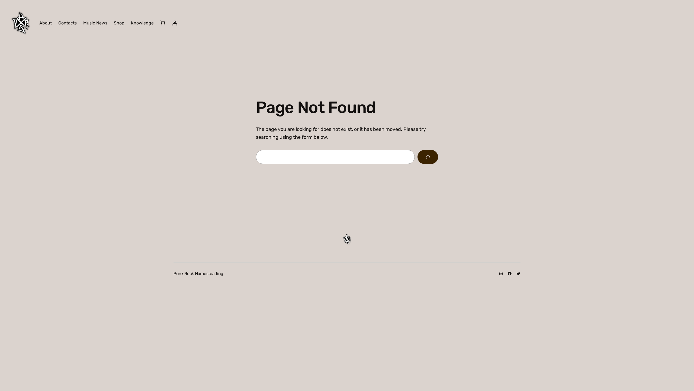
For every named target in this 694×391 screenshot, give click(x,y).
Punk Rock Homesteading (198, 273)
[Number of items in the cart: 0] (162, 23)
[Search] (427, 157)
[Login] (175, 23)
